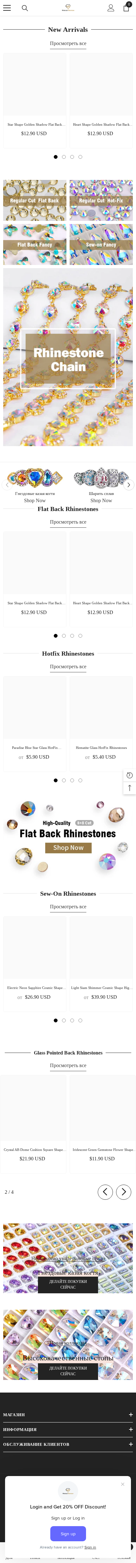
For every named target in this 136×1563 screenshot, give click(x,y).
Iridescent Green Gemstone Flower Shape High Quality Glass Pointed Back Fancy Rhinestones (103, 1150)
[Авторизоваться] (111, 7)
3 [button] (72, 157)
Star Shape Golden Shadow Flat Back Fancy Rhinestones (35, 125)
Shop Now (35, 500)
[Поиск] (25, 8)
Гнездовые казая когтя (35, 493)
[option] (35, 101)
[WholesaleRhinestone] (34, 478)
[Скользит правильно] (123, 1192)
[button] (128, 485)
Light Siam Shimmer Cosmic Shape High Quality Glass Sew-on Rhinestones (101, 988)
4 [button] (80, 157)
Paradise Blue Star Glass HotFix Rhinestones (35, 748)
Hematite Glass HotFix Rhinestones (101, 748)
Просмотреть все (68, 43)
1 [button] (56, 157)
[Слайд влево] (105, 1192)
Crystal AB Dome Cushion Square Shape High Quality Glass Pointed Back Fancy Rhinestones (33, 1150)
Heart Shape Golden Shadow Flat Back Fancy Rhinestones (101, 125)
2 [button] (64, 157)
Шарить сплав (101, 493)
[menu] (7, 8)
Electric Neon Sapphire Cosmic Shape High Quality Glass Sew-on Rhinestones (35, 988)
